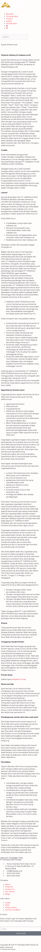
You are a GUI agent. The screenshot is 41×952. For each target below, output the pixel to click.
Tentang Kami (12, 16)
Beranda (9, 14)
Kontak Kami (11, 23)
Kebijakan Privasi (19, 679)
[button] (20, 12)
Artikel (9, 21)
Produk (9, 19)
